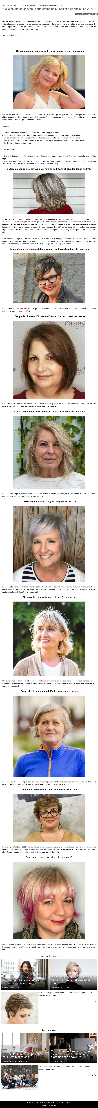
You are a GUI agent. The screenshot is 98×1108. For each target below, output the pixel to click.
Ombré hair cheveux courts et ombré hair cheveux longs (21, 982)
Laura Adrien (81, 14)
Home (3, 5)
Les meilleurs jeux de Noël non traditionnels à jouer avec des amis (64, 1066)
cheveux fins (20, 219)
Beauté (53, 987)
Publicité (54, 1102)
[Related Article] (73, 974)
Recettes (54, 1061)
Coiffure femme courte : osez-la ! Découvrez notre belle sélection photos (72, 980)
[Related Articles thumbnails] (19, 1008)
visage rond (22, 309)
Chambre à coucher (9, 1061)
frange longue (46, 681)
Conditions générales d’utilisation (38, 1102)
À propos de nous (65, 1102)
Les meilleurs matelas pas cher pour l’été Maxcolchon (22, 1055)
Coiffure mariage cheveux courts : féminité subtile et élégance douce (65, 993)
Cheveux (5, 987)
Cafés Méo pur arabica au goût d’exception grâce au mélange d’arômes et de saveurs (71, 1054)
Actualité (42, 1069)
